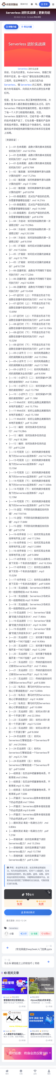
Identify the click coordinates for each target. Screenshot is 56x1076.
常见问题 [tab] (28, 26)
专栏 (14, 1031)
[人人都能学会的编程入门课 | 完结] (14, 1019)
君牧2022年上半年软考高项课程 (40, 1035)
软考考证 (45, 1031)
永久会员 (42, 902)
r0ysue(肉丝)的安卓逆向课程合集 (40, 1001)
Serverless (23, 68)
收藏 (35, 934)
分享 (25, 934)
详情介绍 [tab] (12, 26)
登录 (46, 4)
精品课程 (37, 17)
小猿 (11, 933)
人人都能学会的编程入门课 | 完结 (14, 1035)
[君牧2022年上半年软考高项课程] (41, 1019)
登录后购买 (29, 912)
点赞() (47, 934)
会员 (21, 902)
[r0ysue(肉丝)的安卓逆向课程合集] (41, 985)
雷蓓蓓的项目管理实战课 (14, 1001)
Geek (31, 17)
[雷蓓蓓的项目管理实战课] (14, 985)
